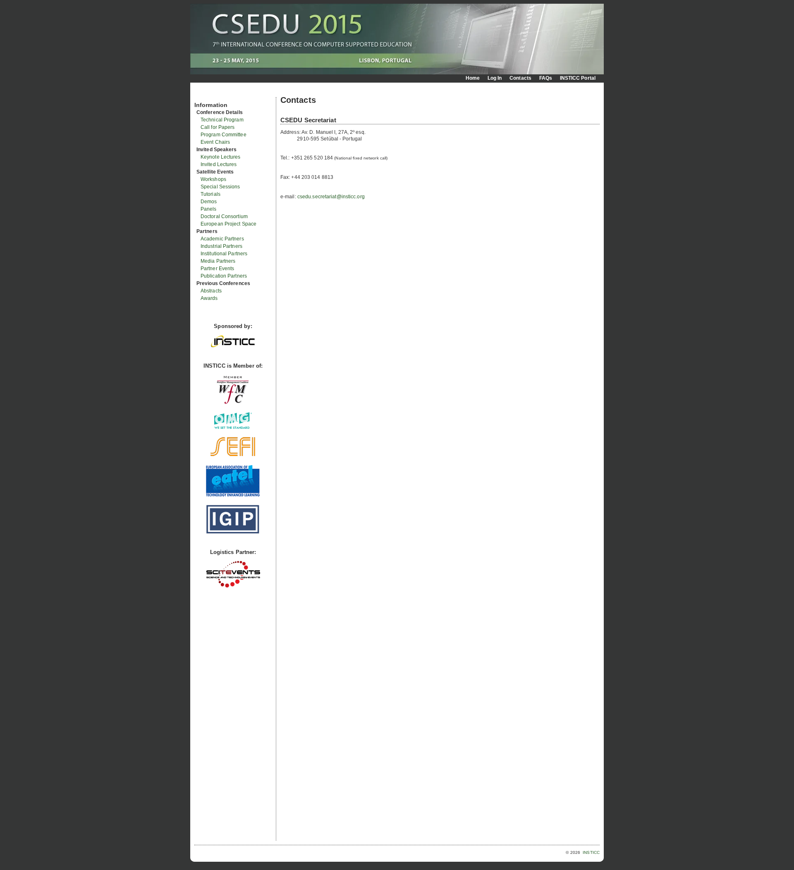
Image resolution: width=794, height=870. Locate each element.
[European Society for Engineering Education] (233, 455)
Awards (209, 298)
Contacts (520, 78)
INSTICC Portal (578, 78)
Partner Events (217, 268)
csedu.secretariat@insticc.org (331, 197)
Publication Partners (224, 276)
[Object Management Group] (233, 427)
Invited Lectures (219, 164)
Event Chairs (215, 142)
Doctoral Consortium (224, 216)
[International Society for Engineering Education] (232, 532)
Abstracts (211, 291)
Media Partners (218, 261)
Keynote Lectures (221, 157)
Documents (203, 94)
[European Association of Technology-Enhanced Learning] (233, 495)
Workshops (213, 179)
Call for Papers (218, 127)
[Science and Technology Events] (233, 585)
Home (473, 78)
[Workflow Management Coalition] (232, 403)
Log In (495, 78)
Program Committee (223, 135)
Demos (209, 201)
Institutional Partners (224, 254)
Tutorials (210, 194)
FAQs (545, 78)
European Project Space (228, 224)
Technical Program (222, 120)
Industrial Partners (221, 246)
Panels (209, 209)
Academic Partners (222, 239)
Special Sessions (220, 187)
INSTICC (591, 852)
